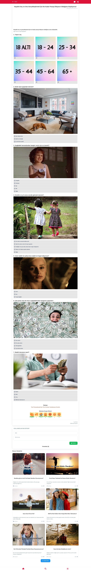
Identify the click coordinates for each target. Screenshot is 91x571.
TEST (15, 1)
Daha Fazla (46, 560)
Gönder (74, 443)
